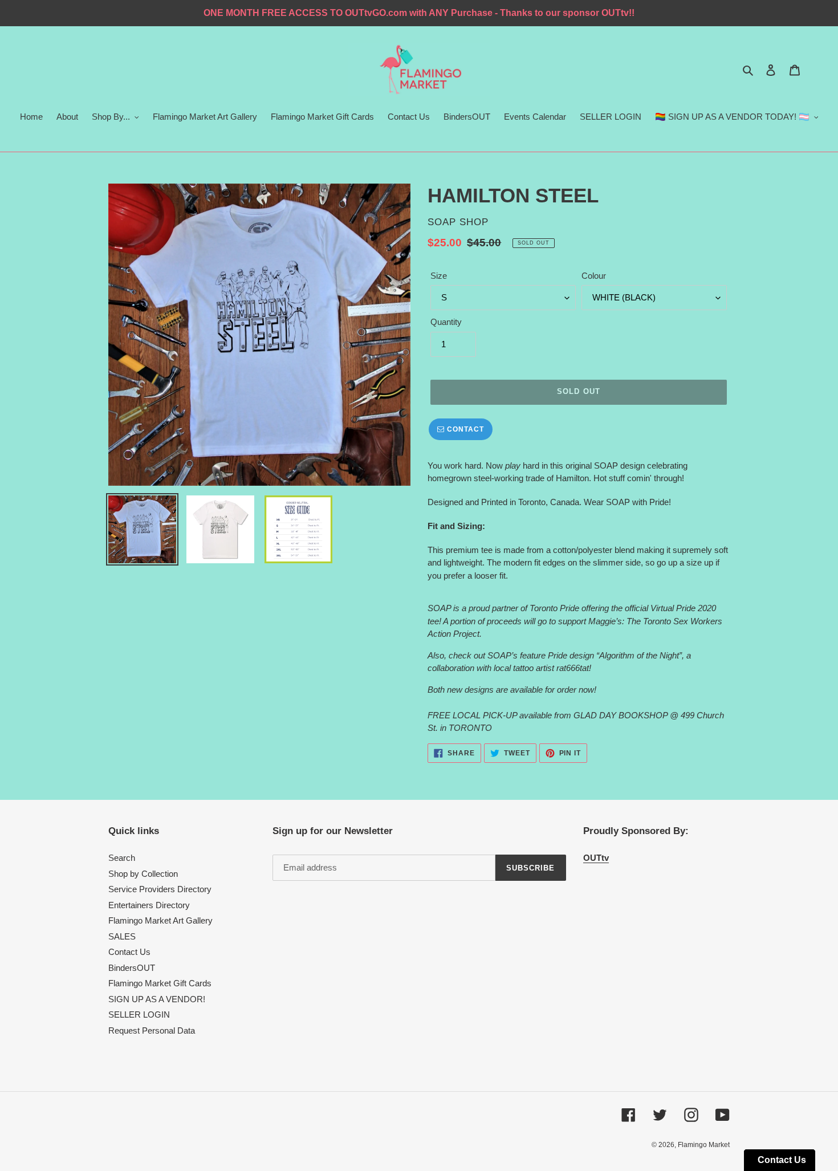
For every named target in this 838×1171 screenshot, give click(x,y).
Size (438, 275)
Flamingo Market (704, 1145)
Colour (593, 275)
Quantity (446, 322)
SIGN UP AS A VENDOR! (156, 999)
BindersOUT (131, 968)
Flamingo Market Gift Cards (159, 983)
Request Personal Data (151, 1030)
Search (121, 858)
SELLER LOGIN (139, 1014)
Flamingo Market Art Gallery (160, 920)
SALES (122, 936)
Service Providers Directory (159, 889)
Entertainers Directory (149, 905)
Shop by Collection (143, 874)
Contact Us (129, 952)
